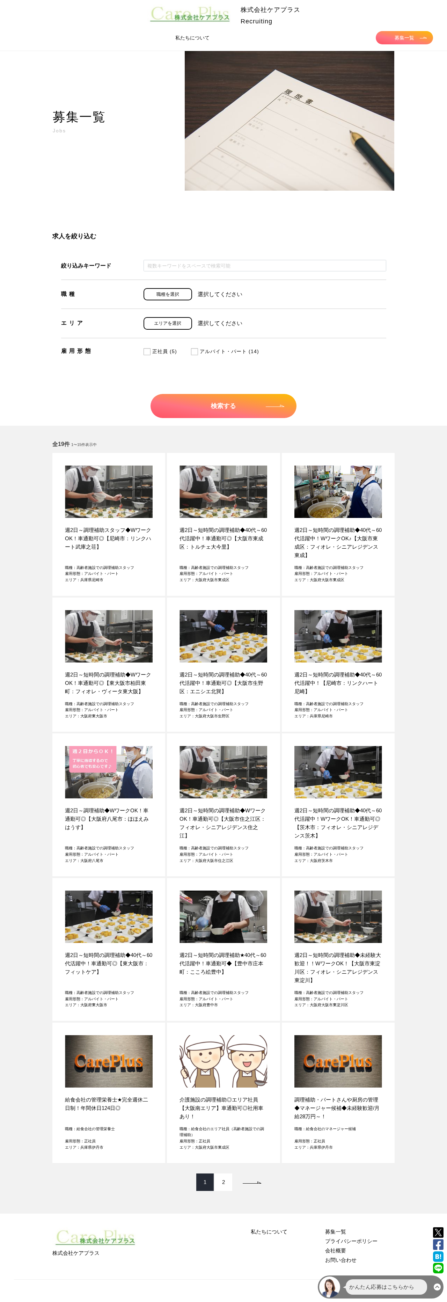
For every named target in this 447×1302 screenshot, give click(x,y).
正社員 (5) (164, 351)
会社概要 (335, 1250)
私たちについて (192, 38)
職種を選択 (167, 294)
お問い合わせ (341, 1260)
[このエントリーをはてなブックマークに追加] (438, 1256)
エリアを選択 (167, 323)
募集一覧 (404, 38)
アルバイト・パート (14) (229, 351)
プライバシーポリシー (351, 1241)
